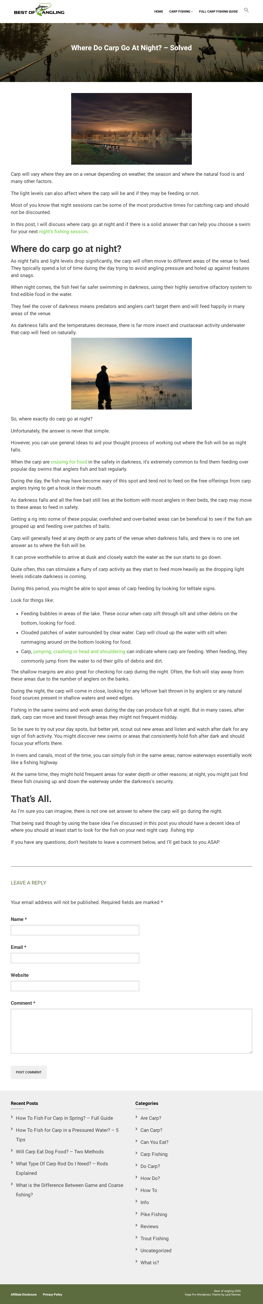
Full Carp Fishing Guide (218, 11)
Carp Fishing (180, 11)
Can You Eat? (154, 1142)
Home (158, 11)
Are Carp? (150, 1118)
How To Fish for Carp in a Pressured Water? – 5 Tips (67, 1135)
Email (18, 947)
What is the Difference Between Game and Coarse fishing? (69, 1190)
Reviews (149, 1226)
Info (144, 1202)
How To (148, 1190)
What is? (149, 1263)
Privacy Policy (52, 1294)
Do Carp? (150, 1166)
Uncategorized (156, 1251)
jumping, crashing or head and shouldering (79, 651)
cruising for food (69, 462)
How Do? (150, 1178)
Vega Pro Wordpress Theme (203, 1294)
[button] (246, 11)
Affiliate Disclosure (23, 1294)
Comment (23, 1003)
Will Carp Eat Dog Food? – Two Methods (60, 1152)
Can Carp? (151, 1130)
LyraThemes (233, 1294)
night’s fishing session (63, 231)
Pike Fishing (153, 1214)
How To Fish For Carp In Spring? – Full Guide (64, 1118)
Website (20, 975)
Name (19, 919)
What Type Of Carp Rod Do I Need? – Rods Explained (62, 1168)
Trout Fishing (154, 1238)
